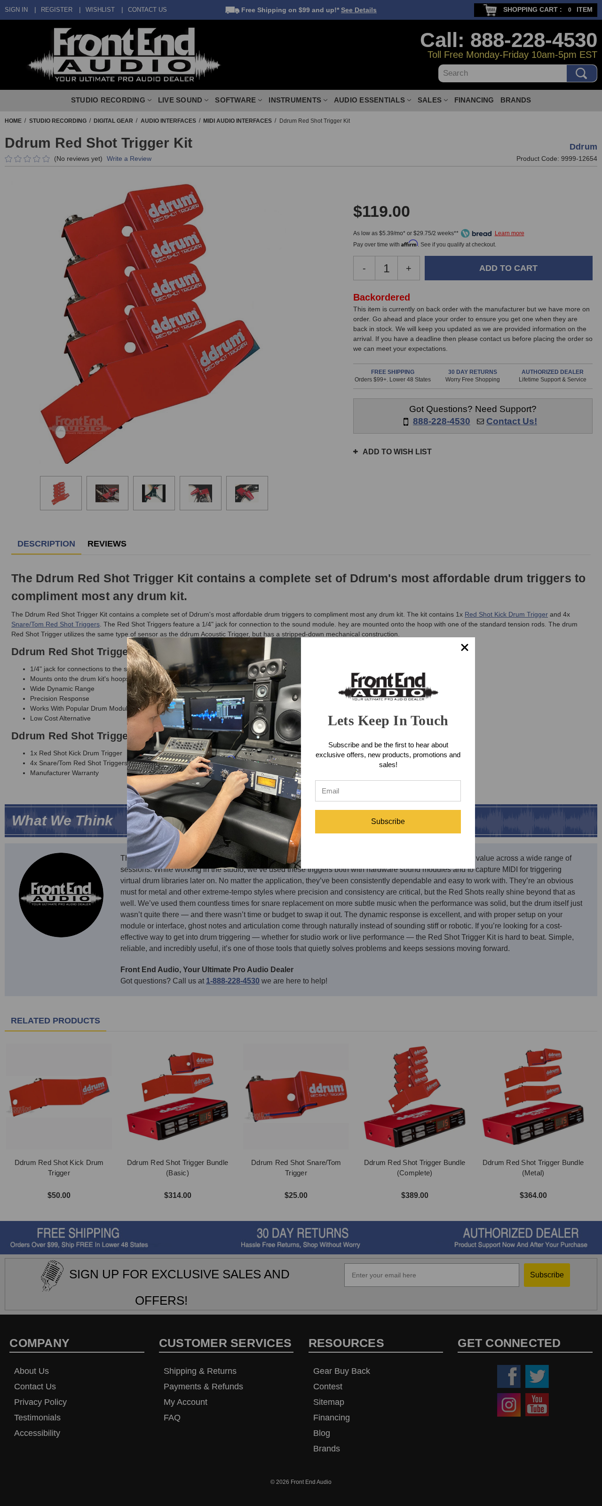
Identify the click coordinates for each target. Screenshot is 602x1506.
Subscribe (388, 821)
